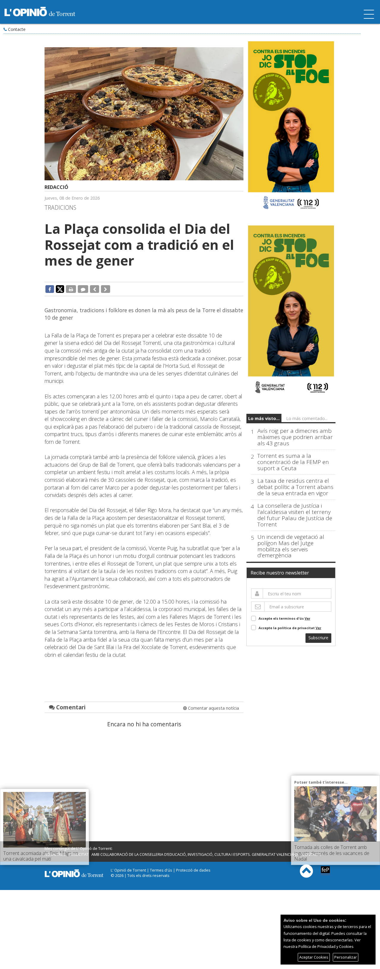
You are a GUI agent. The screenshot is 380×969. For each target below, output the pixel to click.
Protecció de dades (193, 870)
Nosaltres (55, 854)
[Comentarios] (83, 289)
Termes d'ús (161, 870)
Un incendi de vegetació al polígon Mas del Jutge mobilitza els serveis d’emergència (290, 546)
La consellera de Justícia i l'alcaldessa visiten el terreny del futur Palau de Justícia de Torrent (294, 515)
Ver (307, 618)
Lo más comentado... (306, 418)
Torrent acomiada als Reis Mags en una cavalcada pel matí (40, 856)
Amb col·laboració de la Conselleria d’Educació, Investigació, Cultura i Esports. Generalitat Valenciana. (195, 854)
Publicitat (78, 854)
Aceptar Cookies (313, 957)
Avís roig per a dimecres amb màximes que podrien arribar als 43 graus (295, 437)
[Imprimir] (71, 289)
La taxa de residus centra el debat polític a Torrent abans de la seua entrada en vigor (295, 487)
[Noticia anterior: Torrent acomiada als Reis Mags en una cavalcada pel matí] (94, 289)
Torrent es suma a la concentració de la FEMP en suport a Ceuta (293, 462)
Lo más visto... (264, 418)
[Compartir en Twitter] (60, 289)
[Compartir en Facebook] (49, 289)
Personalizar (345, 957)
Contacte (17, 29)
